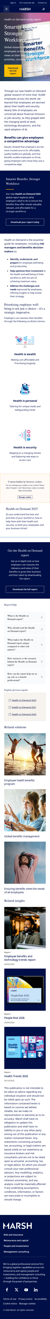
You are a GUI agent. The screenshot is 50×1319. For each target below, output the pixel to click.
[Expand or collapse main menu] (6, 9)
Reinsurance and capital (16, 1240)
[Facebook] (7, 1289)
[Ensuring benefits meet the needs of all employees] (25, 863)
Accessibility (41, 1298)
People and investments (16, 1245)
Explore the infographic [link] (33, 69)
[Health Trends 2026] (25, 1048)
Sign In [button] (13, 3)
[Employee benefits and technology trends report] (25, 928)
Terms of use (9, 1298)
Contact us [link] (42, 3)
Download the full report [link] (13, 71)
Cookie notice (10, 1303)
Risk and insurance (13, 1234)
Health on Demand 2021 (23, 707)
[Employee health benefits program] (25, 754)
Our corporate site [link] (26, 3)
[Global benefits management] (25, 810)
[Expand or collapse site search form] (44, 9)
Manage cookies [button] (27, 1303)
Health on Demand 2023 (23, 700)
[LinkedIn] (36, 1289)
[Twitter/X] (16, 1289)
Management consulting (16, 1251)
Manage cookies (25, 497)
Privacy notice (25, 1298)
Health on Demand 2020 (23, 714)
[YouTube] (26, 1289)
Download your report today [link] (25, 222)
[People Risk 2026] (25, 990)
